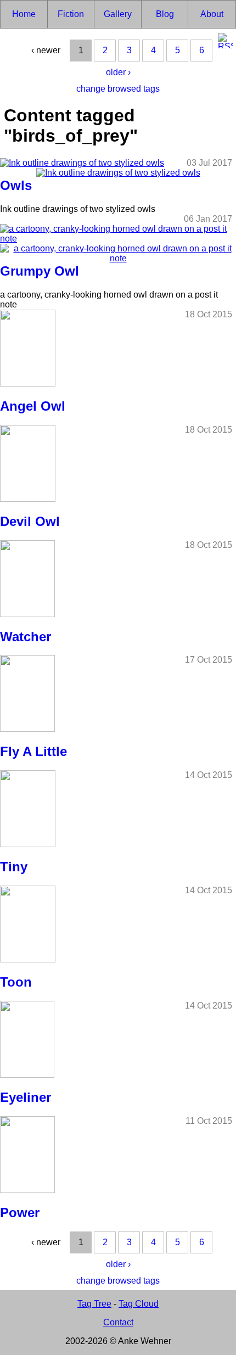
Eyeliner (25, 1097)
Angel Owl (32, 406)
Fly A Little (33, 751)
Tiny (13, 866)
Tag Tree (94, 1303)
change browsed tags (118, 88)
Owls (16, 185)
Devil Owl (30, 521)
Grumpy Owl (39, 271)
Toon (16, 982)
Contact (118, 1322)
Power (20, 1212)
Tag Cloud (139, 1303)
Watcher (25, 636)
